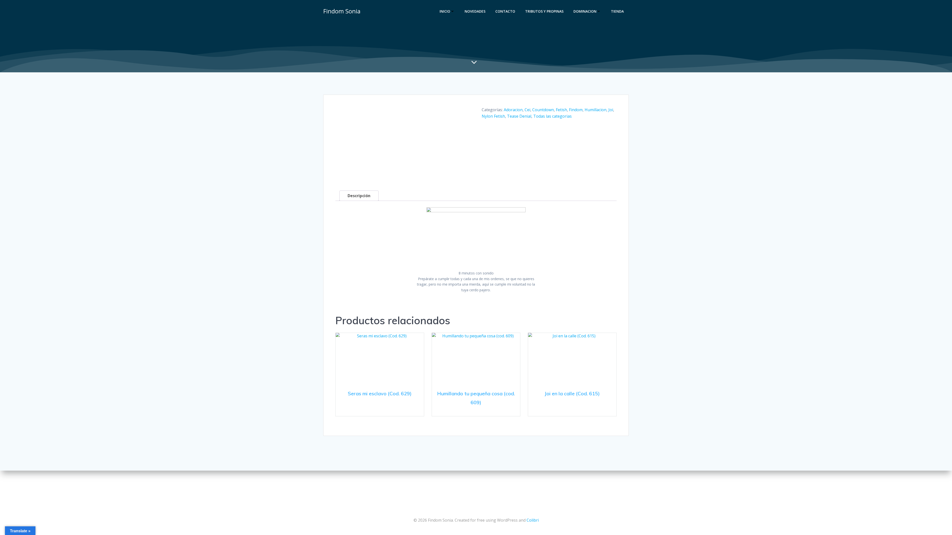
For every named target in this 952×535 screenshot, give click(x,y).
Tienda (617, 11)
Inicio (445, 11)
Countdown (543, 109)
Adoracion (513, 109)
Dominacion (584, 11)
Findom (576, 109)
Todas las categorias (552, 116)
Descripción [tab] (359, 195)
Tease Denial (519, 116)
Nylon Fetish (493, 116)
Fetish (561, 109)
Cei (527, 109)
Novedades (475, 11)
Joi (610, 109)
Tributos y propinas (544, 11)
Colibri (533, 520)
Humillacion (595, 109)
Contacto (505, 11)
